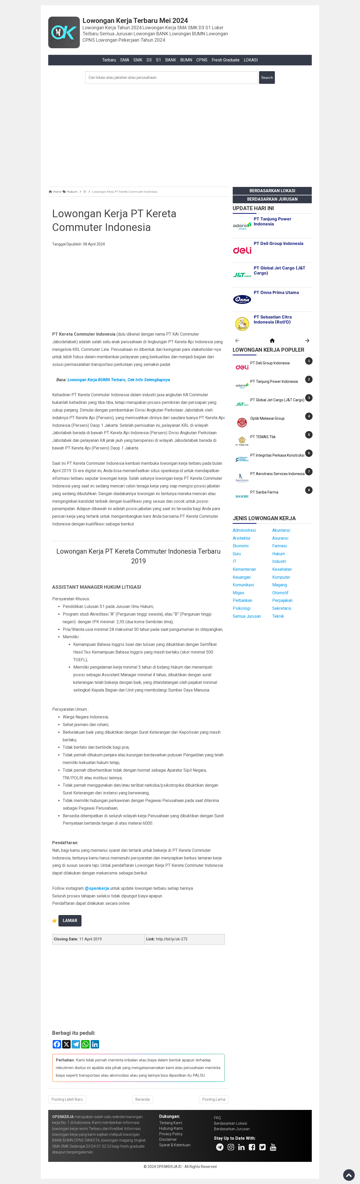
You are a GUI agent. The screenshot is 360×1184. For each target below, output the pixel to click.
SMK (137, 59)
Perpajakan (282, 600)
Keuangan (242, 577)
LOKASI (251, 59)
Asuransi (280, 538)
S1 (158, 59)
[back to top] (349, 1175)
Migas (238, 592)
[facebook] (252, 1147)
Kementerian (244, 569)
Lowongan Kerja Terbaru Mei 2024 (135, 21)
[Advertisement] (180, 134)
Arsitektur (242, 538)
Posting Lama (213, 1099)
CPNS (201, 59)
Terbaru (109, 59)
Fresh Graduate (226, 59)
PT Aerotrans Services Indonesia (277, 474)
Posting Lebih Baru (67, 1099)
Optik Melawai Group (267, 418)
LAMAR (70, 920)
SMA (124, 59)
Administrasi (244, 530)
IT (234, 561)
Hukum (278, 553)
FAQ (217, 1118)
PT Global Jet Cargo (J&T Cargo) (277, 400)
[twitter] (262, 1147)
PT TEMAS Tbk (263, 437)
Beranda (142, 1099)
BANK (170, 59)
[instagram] (231, 1147)
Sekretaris (281, 608)
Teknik (278, 616)
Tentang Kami (170, 1123)
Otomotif (280, 592)
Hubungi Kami (171, 1128)
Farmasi (279, 545)
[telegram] (220, 1147)
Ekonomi (241, 545)
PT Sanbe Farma (264, 492)
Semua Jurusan (247, 616)
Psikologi (241, 608)
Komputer (281, 577)
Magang (279, 584)
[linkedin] (241, 1147)
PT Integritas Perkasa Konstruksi (277, 455)
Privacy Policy (171, 1134)
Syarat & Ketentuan (175, 1145)
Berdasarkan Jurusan (272, 199)
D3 (149, 59)
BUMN (186, 59)
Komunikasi (243, 584)
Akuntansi (281, 530)
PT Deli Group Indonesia (270, 363)
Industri (279, 561)
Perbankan (242, 600)
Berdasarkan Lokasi (272, 190)
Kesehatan (282, 569)
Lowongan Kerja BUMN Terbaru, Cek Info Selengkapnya (118, 379)
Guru (237, 553)
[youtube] (273, 1147)
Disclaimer (168, 1139)
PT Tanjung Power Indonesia (274, 381)
